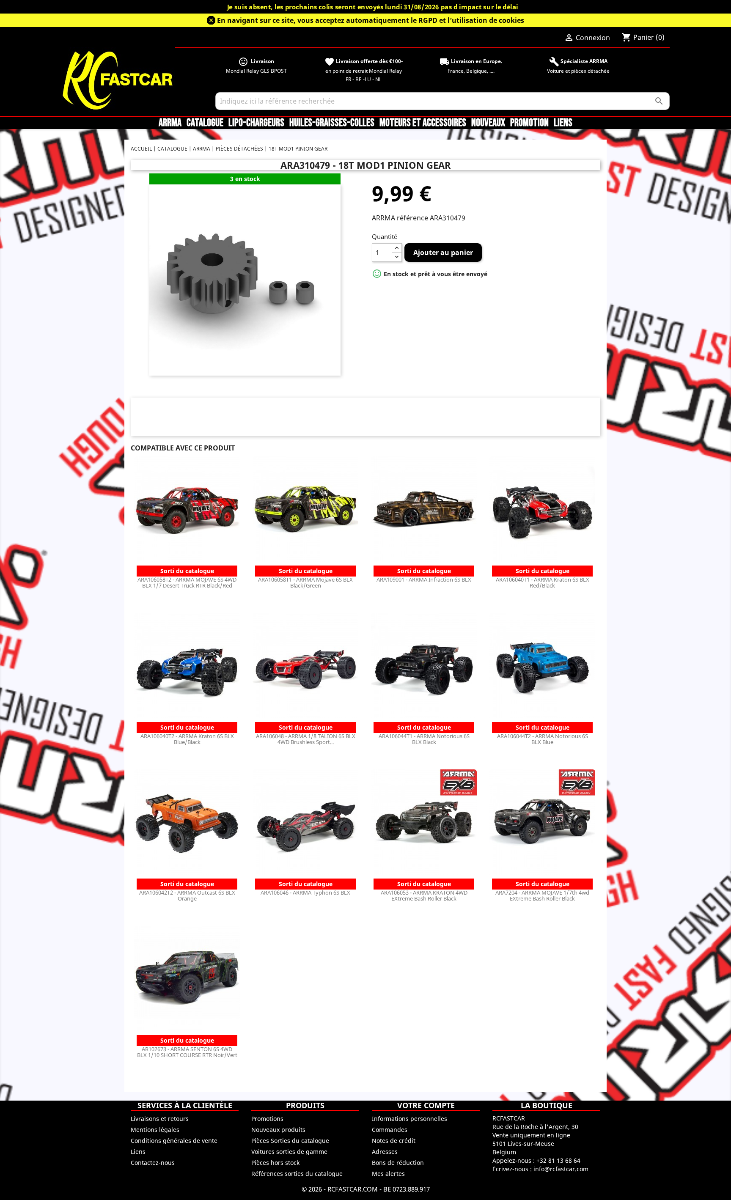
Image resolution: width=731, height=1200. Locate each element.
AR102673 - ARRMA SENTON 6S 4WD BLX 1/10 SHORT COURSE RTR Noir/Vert (187, 1052)
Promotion (529, 123)
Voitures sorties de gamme (289, 1152)
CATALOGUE (205, 123)
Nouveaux (488, 123)
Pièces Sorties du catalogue (290, 1141)
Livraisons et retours (160, 1119)
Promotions (267, 1119)
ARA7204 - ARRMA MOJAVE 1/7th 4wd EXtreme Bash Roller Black (542, 895)
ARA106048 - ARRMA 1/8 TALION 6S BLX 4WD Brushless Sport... (305, 739)
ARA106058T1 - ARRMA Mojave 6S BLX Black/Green (305, 582)
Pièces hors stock (275, 1163)
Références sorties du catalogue (297, 1174)
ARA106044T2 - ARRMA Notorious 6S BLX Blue (542, 739)
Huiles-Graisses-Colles (331, 123)
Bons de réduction (398, 1163)
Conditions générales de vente (174, 1141)
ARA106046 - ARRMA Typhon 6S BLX (305, 892)
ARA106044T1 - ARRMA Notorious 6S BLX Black (424, 739)
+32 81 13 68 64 (558, 1160)
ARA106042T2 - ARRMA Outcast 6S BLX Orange (187, 895)
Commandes (389, 1130)
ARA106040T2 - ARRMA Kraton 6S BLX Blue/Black (187, 739)
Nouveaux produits (278, 1130)
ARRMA (170, 123)
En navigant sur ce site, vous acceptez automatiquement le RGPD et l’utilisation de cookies (370, 20)
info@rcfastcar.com (560, 1169)
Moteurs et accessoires (422, 123)
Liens (563, 123)
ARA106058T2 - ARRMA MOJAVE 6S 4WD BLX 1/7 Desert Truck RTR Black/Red (186, 582)
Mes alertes (388, 1174)
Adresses (385, 1152)
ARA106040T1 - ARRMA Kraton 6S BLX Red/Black (542, 582)
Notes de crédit (393, 1141)
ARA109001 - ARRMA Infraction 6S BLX (423, 579)
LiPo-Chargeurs (256, 123)
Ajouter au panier (443, 252)
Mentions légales (155, 1130)
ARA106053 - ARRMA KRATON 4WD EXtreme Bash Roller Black (424, 895)
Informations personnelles (409, 1119)
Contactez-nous (153, 1163)
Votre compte (426, 1105)
